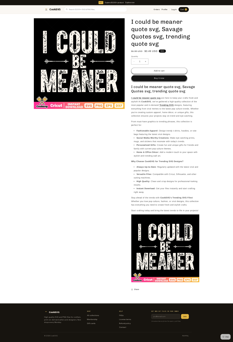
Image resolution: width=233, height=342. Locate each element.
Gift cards (91, 323)
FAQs (121, 315)
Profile (164, 9)
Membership (92, 319)
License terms (125, 319)
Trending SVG (166, 105)
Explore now (129, 2)
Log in (174, 9)
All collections (93, 315)
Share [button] (136, 289)
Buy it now (159, 78)
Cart (183, 9)
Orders (157, 9)
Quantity (134, 56)
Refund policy (125, 323)
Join (185, 316)
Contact (122, 327)
